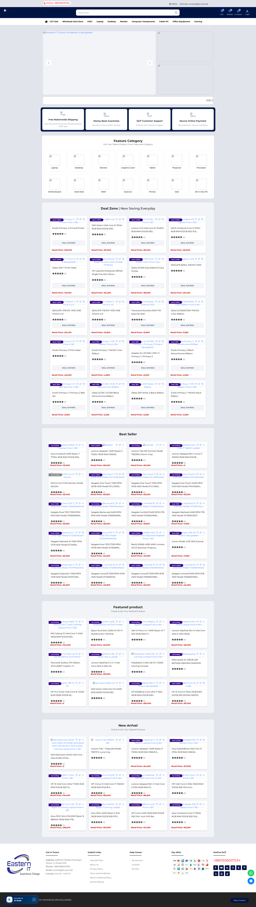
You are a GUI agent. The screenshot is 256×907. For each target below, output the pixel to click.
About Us (94, 864)
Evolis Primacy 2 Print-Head (66, 350)
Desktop (112, 21)
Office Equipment (181, 21)
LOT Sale (54, 21)
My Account (137, 860)
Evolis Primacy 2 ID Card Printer (68, 228)
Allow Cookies (240, 900)
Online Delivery (97, 882)
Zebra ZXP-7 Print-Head (64, 267)
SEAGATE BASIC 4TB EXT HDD (186, 265)
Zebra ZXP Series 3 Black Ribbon (147, 392)
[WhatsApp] (251, 873)
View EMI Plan (96, 860)
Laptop (100, 21)
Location (136, 864)
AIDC (89, 21)
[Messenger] (251, 881)
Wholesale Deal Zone (72, 21)
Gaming (198, 21)
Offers (174, 4)
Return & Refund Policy (100, 877)
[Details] (83, 445)
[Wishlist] (77, 219)
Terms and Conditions (100, 873)
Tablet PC (164, 21)
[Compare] (80, 219)
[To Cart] (84, 219)
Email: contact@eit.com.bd (195, 4)
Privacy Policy (96, 869)
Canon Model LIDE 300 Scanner (188, 541)
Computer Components (143, 21)
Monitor (124, 21)
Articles (135, 869)
